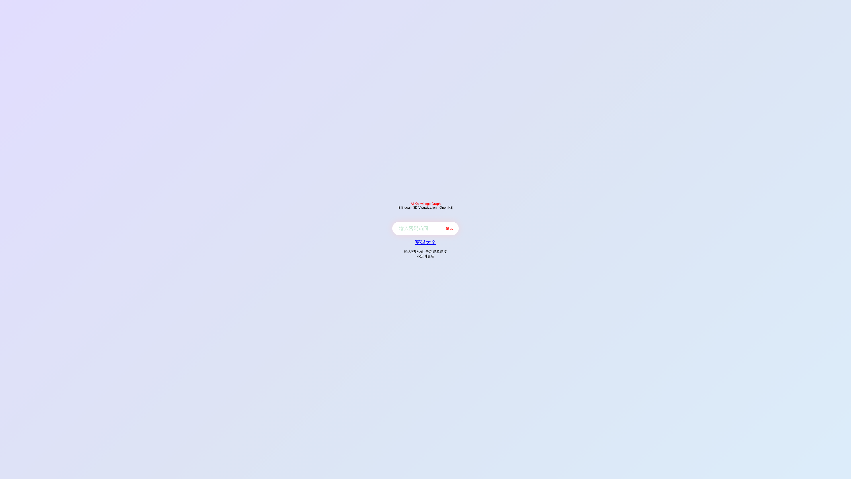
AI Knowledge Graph (426, 204)
